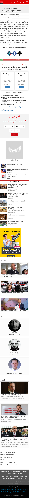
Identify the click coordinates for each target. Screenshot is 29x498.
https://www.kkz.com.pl (6, 457)
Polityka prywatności (15, 478)
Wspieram (14, 134)
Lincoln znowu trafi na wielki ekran (16, 215)
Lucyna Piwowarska (14, 210)
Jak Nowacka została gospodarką (14, 373)
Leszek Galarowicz (14, 372)
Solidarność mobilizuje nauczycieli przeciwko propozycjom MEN (12, 293)
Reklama (21, 477)
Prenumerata (5, 477)
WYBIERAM (7, 87)
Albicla (18, 491)
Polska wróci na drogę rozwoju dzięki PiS (11, 394)
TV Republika (13, 491)
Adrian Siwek (14, 160)
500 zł (11, 130)
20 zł (6, 126)
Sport (11, 224)
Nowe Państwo (10, 489)
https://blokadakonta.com (6, 460)
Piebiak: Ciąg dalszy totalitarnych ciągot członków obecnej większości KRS (18, 194)
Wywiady (3, 380)
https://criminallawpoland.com (7, 452)
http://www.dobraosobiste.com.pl (8, 465)
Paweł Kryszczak (13, 202)
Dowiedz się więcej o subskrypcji (14, 107)
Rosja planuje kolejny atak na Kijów (16, 201)
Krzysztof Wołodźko (14, 352)
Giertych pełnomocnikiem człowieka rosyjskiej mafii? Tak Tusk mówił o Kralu (14, 275)
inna (17, 130)
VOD (16, 489)
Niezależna (3, 489)
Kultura (11, 218)
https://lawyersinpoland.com (7, 455)
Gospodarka (12, 212)
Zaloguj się (20, 92)
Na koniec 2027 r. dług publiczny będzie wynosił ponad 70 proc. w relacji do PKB (13, 417)
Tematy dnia (4, 260)
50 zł (12, 126)
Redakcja (11, 477)
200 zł (22, 126)
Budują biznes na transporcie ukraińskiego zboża (15, 208)
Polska (8, 166)
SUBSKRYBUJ (6, 67)
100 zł (17, 126)
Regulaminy (23, 478)
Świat (11, 204)
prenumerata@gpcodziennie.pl (7, 110)
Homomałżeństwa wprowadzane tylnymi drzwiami (13, 310)
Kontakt (16, 477)
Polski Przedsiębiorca (6, 471)
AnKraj (11, 216)
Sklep (10, 493)
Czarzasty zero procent (14, 334)
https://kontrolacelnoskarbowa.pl (8, 462)
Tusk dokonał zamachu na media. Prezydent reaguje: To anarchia (17, 175)
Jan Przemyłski (13, 189)
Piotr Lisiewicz (14, 332)
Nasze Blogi (21, 489)
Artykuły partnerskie (17, 473)
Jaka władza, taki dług (14, 354)
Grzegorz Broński (14, 196)
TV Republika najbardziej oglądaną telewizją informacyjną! (17, 170)
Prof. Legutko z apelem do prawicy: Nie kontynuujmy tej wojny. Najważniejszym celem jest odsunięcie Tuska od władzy (14, 439)
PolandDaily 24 (16, 493)
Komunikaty (24, 471)
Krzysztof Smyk (15, 223)
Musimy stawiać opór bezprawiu (14, 164)
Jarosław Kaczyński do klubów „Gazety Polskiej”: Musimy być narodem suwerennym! (17, 186)
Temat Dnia (9, 172)
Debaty (9, 473)
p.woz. (23, 210)
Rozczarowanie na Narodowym (15, 221)
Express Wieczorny (16, 471)
